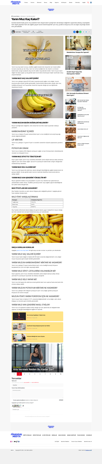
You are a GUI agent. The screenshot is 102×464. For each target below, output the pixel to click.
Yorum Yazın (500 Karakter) (18, 388)
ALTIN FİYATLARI (46, 435)
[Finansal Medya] (16, 435)
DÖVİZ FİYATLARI (37, 435)
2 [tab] (19, 374)
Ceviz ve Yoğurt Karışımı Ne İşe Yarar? (83, 144)
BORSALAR (54, 435)
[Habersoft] (88, 450)
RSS (13, 450)
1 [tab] (14, 374)
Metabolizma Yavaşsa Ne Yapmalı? (78, 52)
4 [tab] (29, 374)
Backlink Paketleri (65, 441)
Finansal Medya (15, 16)
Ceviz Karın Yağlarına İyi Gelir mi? (83, 137)
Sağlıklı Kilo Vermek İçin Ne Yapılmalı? (83, 122)
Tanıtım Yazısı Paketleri (76, 441)
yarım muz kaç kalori (23, 250)
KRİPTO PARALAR (27, 435)
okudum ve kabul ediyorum (25, 400)
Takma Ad (14, 380)
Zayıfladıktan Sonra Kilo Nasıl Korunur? (83, 115)
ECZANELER (89, 435)
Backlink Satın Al (88, 441)
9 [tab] (55, 374)
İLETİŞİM (57, 441)
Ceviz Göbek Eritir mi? (83, 129)
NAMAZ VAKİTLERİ (71, 435)
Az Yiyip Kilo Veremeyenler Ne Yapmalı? (82, 109)
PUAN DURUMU (81, 435)
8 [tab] (50, 374)
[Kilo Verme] (78, 43)
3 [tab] (24, 374)
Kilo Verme (23, 16)
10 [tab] (60, 374)
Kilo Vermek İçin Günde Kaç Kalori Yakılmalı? (83, 100)
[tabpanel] (37, 358)
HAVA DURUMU (62, 435)
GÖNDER (61, 400)
